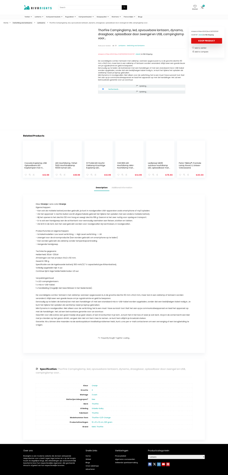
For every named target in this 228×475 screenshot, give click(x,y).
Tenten (27, 17)
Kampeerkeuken (85, 17)
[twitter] (154, 464)
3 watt (94, 395)
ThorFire (95, 404)
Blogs (140, 17)
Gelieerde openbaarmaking (126, 462)
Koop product (206, 40)
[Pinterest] (168, 464)
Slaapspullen (102, 17)
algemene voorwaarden (125, 459)
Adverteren (90, 469)
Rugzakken (69, 17)
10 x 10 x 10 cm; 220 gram (102, 422)
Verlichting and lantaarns (22, 23)
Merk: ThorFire (97, 426)
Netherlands (113, 89)
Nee (93, 399)
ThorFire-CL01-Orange (101, 417)
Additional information (122, 187)
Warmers (115, 17)
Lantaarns (41, 23)
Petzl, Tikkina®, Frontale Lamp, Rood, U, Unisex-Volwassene (190, 165)
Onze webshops (92, 466)
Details (138, 54)
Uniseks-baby (98, 408)
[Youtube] (163, 464)
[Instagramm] (159, 464)
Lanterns (38, 17)
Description (102, 187)
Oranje (94, 385)
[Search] (124, 7)
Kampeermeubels (53, 17)
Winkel (88, 459)
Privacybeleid (120, 456)
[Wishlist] (195, 6)
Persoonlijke (128, 17)
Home (6, 23)
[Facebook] (150, 464)
